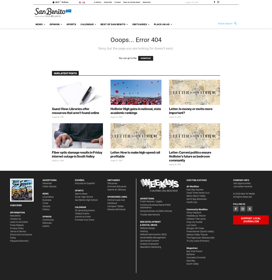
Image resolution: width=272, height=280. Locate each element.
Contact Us (15, 219)
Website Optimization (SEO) (153, 234)
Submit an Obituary (116, 189)
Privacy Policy (17, 228)
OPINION (46, 216)
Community (48, 220)
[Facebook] (214, 2)
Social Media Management (153, 237)
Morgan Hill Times (195, 228)
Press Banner (193, 231)
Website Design (147, 228)
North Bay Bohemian (197, 199)
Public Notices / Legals (151, 201)
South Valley (193, 264)
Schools (46, 206)
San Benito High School (86, 200)
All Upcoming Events (85, 210)
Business (46, 200)
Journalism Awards (242, 186)
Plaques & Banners (19, 241)
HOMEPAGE (146, 58)
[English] (80, 2)
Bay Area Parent (194, 251)
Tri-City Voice (193, 241)
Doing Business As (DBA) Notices (156, 211)
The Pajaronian (194, 237)
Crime (45, 203)
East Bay (191, 260)
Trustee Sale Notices (150, 214)
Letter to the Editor (19, 222)
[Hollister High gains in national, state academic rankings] (136, 92)
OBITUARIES (113, 180)
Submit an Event (83, 216)
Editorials (47, 223)
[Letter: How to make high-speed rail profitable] (136, 135)
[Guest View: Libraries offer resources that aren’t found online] (77, 92)
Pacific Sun (192, 202)
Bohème (191, 254)
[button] (228, 24)
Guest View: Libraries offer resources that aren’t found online (75, 111)
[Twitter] (249, 208)
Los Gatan (192, 225)
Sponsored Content (149, 240)
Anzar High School (84, 197)
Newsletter (15, 215)
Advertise (47, 183)
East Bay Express (195, 189)
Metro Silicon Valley (196, 196)
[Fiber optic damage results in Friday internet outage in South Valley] (77, 135)
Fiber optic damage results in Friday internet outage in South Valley (77, 154)
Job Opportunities (242, 183)
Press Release (17, 225)
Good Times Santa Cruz (198, 192)
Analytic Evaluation (149, 244)
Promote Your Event (84, 220)
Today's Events (82, 213)
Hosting (144, 231)
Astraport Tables (115, 206)
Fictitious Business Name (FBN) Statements (155, 206)
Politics (46, 209)
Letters (45, 226)
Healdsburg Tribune (196, 215)
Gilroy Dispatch (194, 212)
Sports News (81, 193)
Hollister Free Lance (196, 219)
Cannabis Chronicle (196, 257)
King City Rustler (195, 222)
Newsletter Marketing (150, 247)
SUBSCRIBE (16, 205)
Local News (48, 197)
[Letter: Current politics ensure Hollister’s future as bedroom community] (194, 135)
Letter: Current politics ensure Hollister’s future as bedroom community (190, 156)
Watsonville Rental (116, 209)
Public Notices (49, 186)
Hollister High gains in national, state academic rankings (135, 111)
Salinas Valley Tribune (197, 234)
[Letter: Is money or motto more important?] (194, 92)
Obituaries (112, 183)
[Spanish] (84, 2)
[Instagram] (218, 2)
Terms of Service (18, 231)
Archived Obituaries (116, 186)
